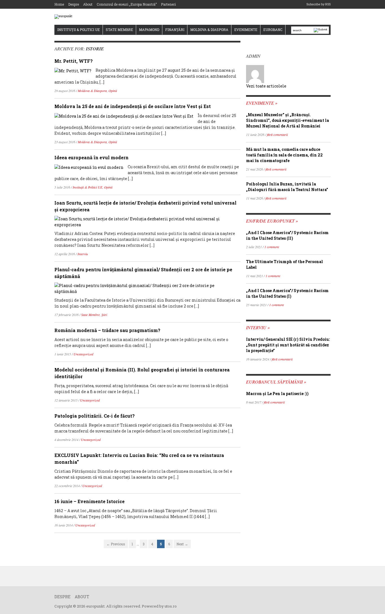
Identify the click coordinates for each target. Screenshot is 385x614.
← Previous (116, 544)
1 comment (271, 247)
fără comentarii (277, 134)
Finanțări (174, 29)
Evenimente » (261, 103)
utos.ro (171, 606)
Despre (73, 4)
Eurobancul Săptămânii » (276, 382)
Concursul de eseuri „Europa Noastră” (127, 4)
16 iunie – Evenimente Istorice (89, 501)
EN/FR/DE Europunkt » (272, 221)
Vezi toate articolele (266, 86)
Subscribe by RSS (318, 4)
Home (59, 4)
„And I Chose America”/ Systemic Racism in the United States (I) (287, 293)
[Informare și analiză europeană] (63, 16)
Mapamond (149, 29)
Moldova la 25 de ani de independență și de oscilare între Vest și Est (132, 106)
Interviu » (258, 327)
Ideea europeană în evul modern (91, 157)
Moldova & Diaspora (209, 29)
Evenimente (245, 29)
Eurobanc (272, 29)
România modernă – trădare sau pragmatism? (107, 330)
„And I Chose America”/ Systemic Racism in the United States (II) (287, 235)
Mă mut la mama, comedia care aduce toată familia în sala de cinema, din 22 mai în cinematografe (284, 155)
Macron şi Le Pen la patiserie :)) (277, 393)
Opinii (113, 90)
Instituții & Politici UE (78, 29)
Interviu (83, 254)
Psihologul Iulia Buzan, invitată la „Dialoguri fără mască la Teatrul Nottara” (287, 186)
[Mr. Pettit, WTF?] (72, 70)
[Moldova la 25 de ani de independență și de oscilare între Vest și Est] (123, 115)
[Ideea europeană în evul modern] (88, 166)
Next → (182, 544)
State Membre (119, 29)
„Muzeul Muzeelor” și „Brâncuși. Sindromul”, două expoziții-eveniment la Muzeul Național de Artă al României (287, 120)
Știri (104, 314)
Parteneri (168, 4)
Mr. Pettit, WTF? (73, 61)
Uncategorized (83, 354)
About (87, 4)
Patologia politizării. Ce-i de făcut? (94, 416)
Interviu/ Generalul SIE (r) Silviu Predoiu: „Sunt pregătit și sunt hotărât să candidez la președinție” (288, 345)
